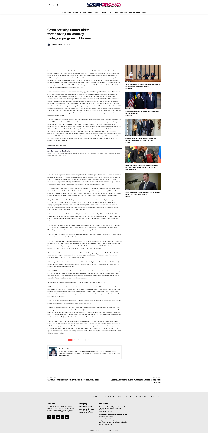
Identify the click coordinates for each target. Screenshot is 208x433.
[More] (71, 49)
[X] (52, 49)
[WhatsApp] (56, 49)
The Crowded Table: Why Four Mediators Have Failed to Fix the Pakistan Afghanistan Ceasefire (113, 408)
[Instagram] (53, 417)
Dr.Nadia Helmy (57, 45)
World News (128, 162)
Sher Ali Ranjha (128, 88)
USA (99, 340)
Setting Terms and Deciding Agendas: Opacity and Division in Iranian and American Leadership (113, 421)
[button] (55, 5)
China (83, 340)
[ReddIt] (64, 49)
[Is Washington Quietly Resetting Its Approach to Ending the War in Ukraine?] (143, 100)
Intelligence (52, 25)
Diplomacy (128, 135)
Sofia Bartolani (128, 115)
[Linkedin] (60, 49)
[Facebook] (49, 49)
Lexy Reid (127, 142)
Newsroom (127, 196)
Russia (94, 340)
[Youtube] (67, 417)
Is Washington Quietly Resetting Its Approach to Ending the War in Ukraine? (113, 415)
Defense (89, 340)
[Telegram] (67, 49)
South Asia (128, 81)
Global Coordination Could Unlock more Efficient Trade (74, 380)
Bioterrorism (77, 340)
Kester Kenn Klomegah (130, 169)
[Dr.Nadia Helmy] (49, 44)
